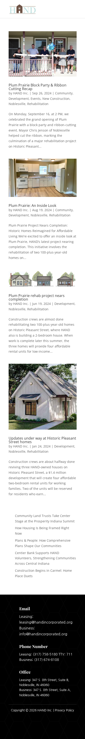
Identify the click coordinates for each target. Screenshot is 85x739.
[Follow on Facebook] (60, 730)
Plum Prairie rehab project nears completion (37, 297)
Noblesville (17, 104)
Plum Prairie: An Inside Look (32, 205)
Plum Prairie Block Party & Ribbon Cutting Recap (37, 87)
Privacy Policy (64, 710)
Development (19, 98)
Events (36, 98)
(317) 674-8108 (46, 659)
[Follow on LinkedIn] (72, 730)
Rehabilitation (38, 104)
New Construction (56, 98)
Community (64, 93)
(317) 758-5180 (45, 654)
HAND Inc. (21, 93)
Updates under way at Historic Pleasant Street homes (42, 440)
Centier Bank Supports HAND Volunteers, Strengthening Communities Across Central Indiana (45, 558)
